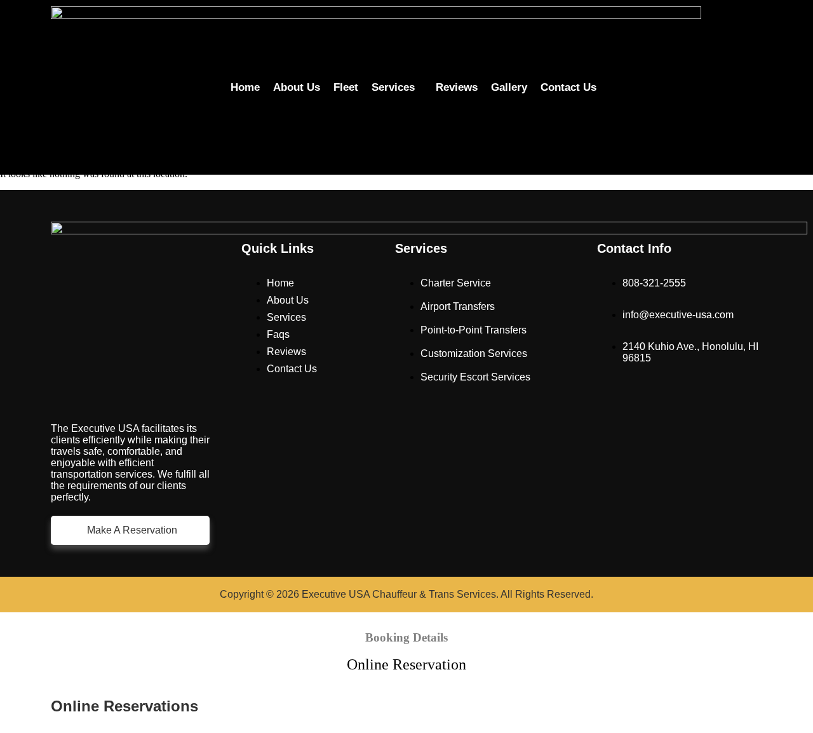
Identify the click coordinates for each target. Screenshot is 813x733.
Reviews (457, 87)
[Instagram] (714, 69)
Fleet (345, 87)
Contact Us (568, 87)
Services (393, 87)
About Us (296, 87)
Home (245, 87)
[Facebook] (665, 69)
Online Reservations (124, 706)
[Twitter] (690, 103)
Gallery (509, 87)
